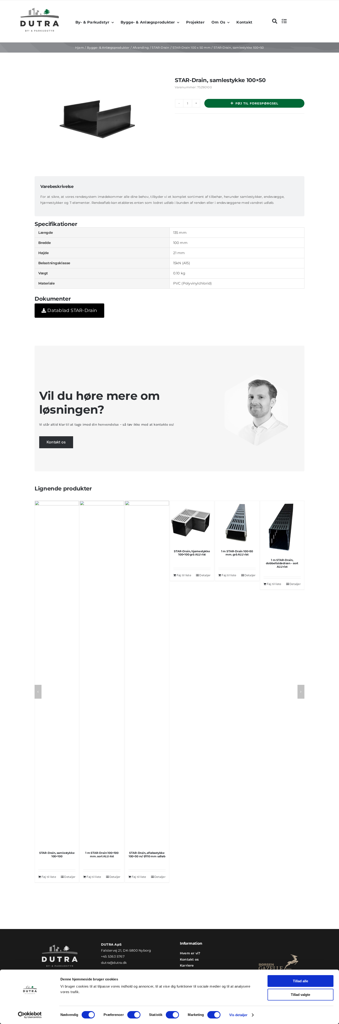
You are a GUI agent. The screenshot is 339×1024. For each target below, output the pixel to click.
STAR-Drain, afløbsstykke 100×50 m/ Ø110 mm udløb (147, 854)
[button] (38, 692)
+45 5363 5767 (113, 956)
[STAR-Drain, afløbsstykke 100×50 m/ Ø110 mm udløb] (147, 674)
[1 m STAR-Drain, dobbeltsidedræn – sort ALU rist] (282, 527)
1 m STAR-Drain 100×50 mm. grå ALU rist (237, 552)
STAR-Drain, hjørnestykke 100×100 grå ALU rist (192, 552)
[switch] (133, 1014)
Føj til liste (49, 877)
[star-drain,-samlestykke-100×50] (98, 121)
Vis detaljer (238, 1015)
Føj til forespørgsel (256, 103)
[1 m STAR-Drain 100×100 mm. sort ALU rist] (102, 674)
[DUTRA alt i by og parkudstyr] (39, 6)
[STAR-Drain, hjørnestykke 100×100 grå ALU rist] (192, 523)
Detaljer (69, 877)
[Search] (274, 21)
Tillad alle (300, 981)
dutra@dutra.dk (114, 963)
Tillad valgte (300, 995)
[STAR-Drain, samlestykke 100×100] (57, 674)
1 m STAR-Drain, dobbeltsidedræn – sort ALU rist (282, 563)
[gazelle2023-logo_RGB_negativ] (278, 950)
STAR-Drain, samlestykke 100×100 (57, 854)
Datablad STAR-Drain (71, 310)
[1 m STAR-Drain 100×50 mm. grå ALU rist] (237, 523)
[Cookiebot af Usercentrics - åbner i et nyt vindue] (30, 1015)
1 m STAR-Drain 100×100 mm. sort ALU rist (102, 854)
